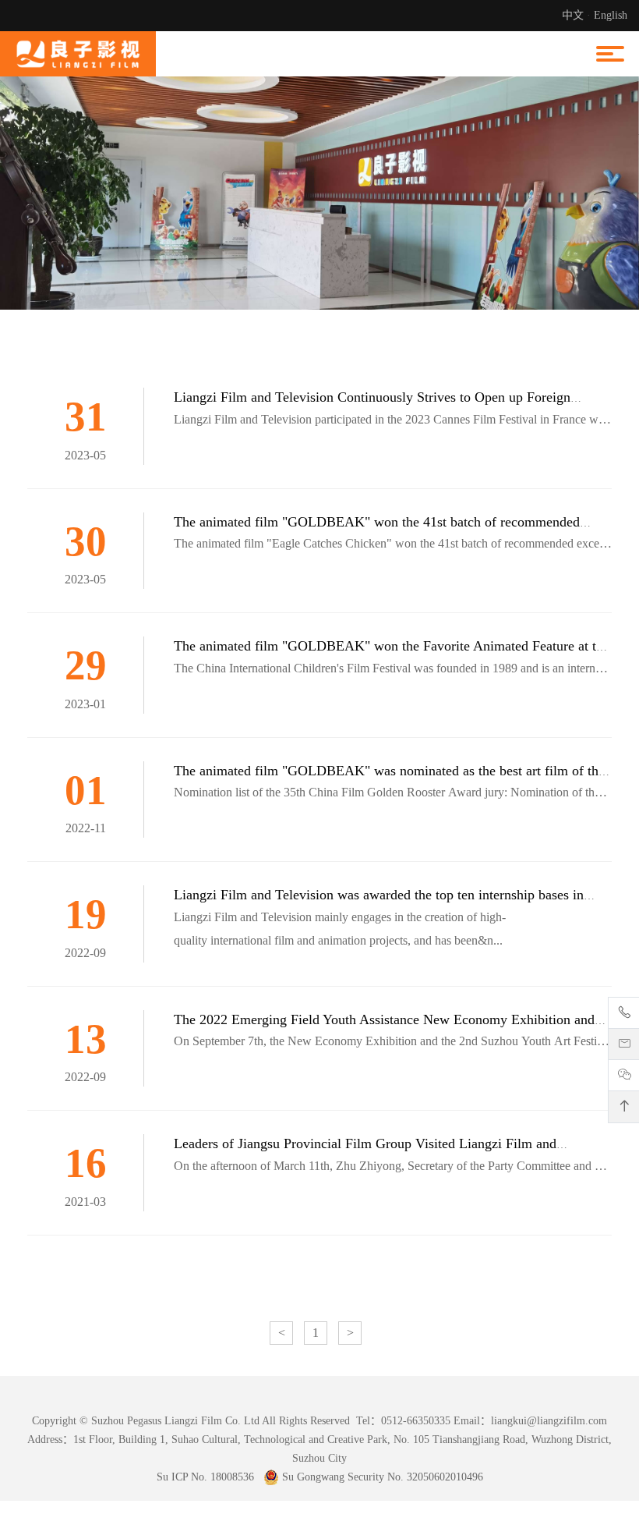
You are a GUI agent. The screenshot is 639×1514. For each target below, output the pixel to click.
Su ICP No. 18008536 (205, 1477)
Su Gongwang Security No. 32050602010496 (381, 1477)
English (610, 15)
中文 (573, 15)
